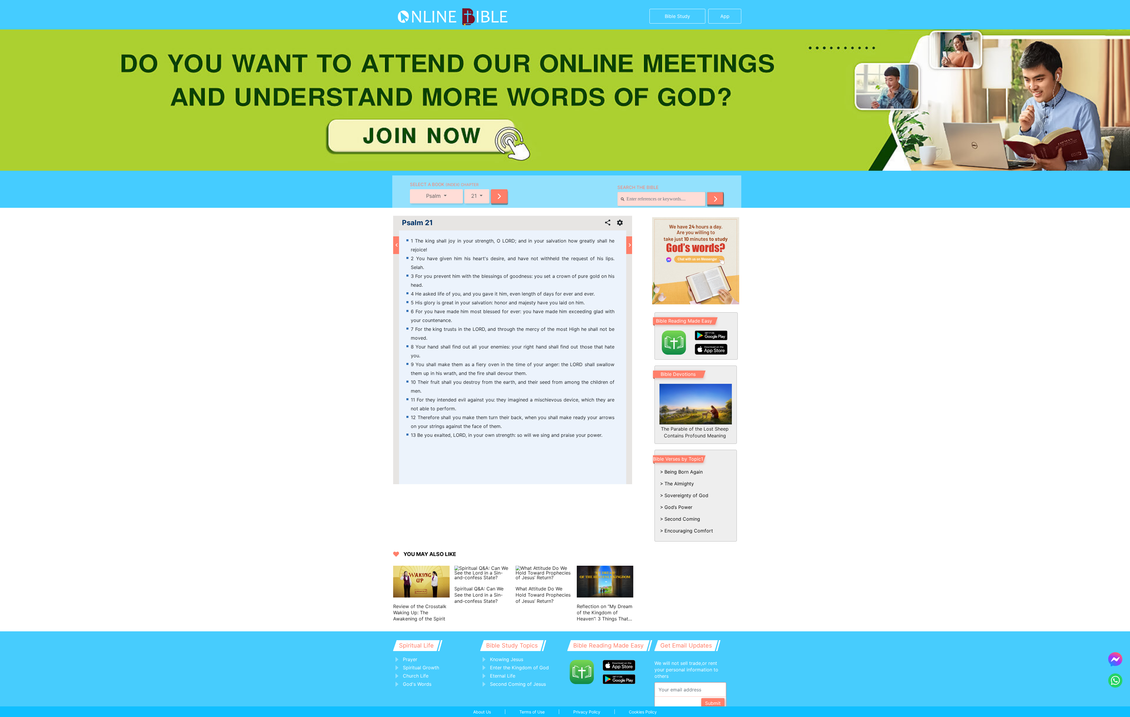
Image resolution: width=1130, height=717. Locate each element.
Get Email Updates (686, 645)
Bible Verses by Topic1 (678, 459)
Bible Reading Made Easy (684, 321)
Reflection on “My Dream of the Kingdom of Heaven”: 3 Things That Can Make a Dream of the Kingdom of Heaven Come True (604, 612)
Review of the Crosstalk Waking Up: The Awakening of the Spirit (419, 612)
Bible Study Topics (512, 645)
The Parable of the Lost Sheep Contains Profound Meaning (695, 432)
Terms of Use (532, 711)
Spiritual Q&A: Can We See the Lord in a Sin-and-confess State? (478, 595)
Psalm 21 (417, 223)
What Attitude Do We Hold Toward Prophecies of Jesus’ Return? (543, 595)
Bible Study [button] (677, 16)
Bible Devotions (678, 374)
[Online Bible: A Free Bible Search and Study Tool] (434, 14)
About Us (482, 711)
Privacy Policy (586, 711)
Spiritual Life (416, 645)
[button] (499, 196)
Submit (713, 703)
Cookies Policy (643, 711)
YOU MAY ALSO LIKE (429, 554)
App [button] (724, 16)
